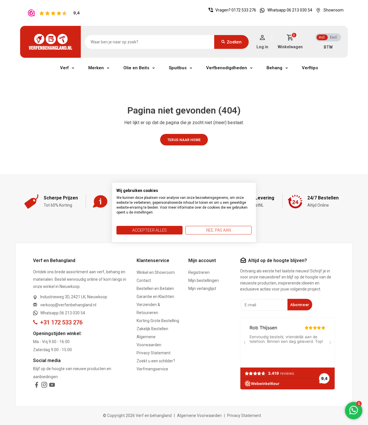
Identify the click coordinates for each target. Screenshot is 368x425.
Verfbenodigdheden (226, 67)
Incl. (322, 37)
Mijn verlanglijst (202, 288)
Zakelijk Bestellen (152, 328)
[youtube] (52, 386)
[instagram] (44, 386)
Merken (96, 67)
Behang (274, 67)
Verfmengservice (152, 369)
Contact (144, 280)
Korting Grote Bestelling (158, 320)
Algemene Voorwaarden (149, 340)
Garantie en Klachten (155, 296)
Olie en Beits (136, 67)
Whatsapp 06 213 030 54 (289, 10)
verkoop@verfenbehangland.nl (68, 305)
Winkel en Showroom (156, 272)
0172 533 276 (243, 10)
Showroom (333, 10)
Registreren (199, 272)
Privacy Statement (153, 353)
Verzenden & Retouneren (148, 308)
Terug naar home (184, 140)
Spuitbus (178, 67)
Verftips (310, 67)
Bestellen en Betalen (155, 288)
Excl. (334, 37)
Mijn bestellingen (203, 280)
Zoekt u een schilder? (156, 361)
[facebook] (36, 386)
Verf (64, 67)
